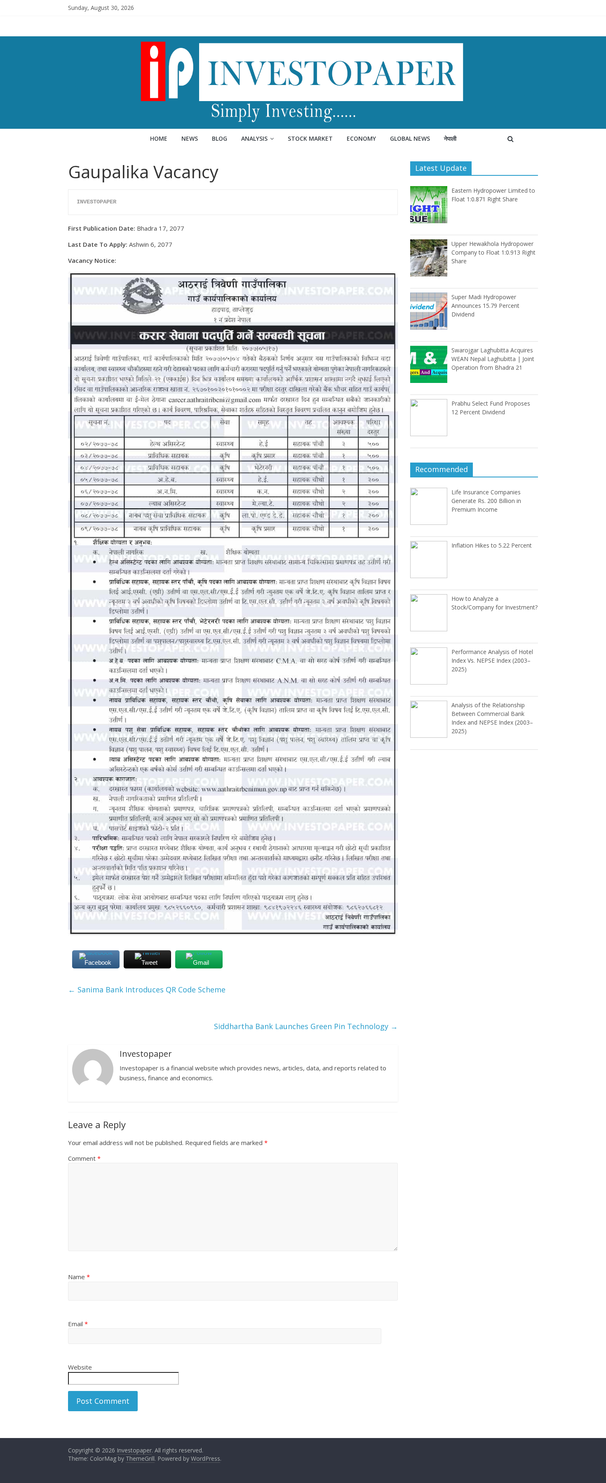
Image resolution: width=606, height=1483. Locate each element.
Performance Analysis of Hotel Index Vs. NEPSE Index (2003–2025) (492, 660)
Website (80, 1367)
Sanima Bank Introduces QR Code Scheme (146, 989)
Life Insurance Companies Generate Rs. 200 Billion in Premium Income (486, 500)
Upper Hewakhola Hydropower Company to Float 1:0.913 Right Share (493, 252)
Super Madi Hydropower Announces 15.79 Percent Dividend (485, 305)
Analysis (254, 138)
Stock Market (310, 138)
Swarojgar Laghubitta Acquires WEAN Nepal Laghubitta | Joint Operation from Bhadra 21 (492, 358)
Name (79, 1277)
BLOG (219, 138)
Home (158, 138)
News (189, 138)
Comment (84, 1158)
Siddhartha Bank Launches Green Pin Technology (306, 1026)
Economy (361, 138)
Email (78, 1324)
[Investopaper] (303, 41)
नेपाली (450, 138)
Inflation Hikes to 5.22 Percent (491, 545)
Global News (410, 138)
